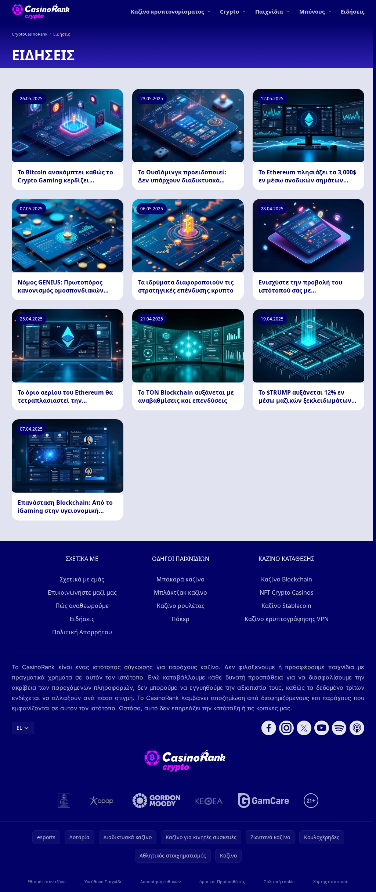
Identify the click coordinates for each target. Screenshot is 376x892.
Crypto (229, 11)
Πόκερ (180, 619)
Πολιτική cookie (279, 881)
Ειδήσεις (352, 11)
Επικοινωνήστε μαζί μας (82, 592)
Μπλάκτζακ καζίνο (180, 592)
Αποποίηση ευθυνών (160, 881)
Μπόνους (312, 11)
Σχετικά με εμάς (82, 579)
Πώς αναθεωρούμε (82, 606)
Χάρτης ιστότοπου (330, 881)
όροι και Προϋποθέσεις (222, 881)
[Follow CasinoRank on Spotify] (339, 728)
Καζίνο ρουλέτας (181, 606)
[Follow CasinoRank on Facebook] (268, 728)
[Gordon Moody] (156, 800)
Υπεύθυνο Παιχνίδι (103, 881)
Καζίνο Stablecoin (286, 606)
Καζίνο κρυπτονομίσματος (167, 11)
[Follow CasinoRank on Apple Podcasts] (357, 728)
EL (19, 727)
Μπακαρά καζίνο (180, 579)
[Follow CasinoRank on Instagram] (286, 728)
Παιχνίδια (269, 11)
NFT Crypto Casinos (287, 592)
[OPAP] (101, 800)
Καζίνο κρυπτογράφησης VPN (287, 619)
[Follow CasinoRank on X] (304, 728)
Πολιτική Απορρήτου (82, 632)
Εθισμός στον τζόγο (47, 881)
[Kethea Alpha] (209, 800)
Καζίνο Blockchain (286, 579)
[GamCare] (263, 800)
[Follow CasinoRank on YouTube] (321, 728)
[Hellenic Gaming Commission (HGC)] (64, 800)
